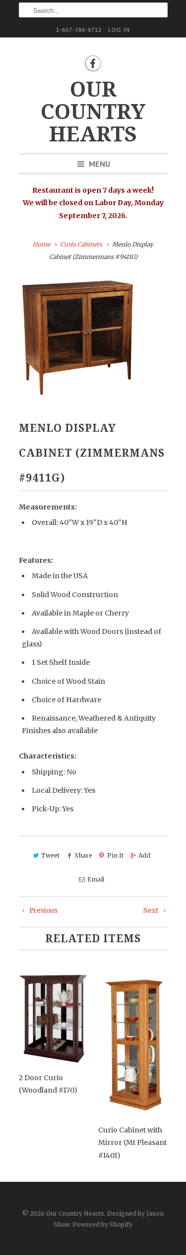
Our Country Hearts (93, 111)
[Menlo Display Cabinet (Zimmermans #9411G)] (78, 336)
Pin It (115, 855)
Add (144, 855)
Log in (119, 30)
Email (95, 879)
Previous (43, 910)
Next (151, 910)
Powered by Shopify (102, 1224)
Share (83, 855)
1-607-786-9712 (79, 30)
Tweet (50, 855)
